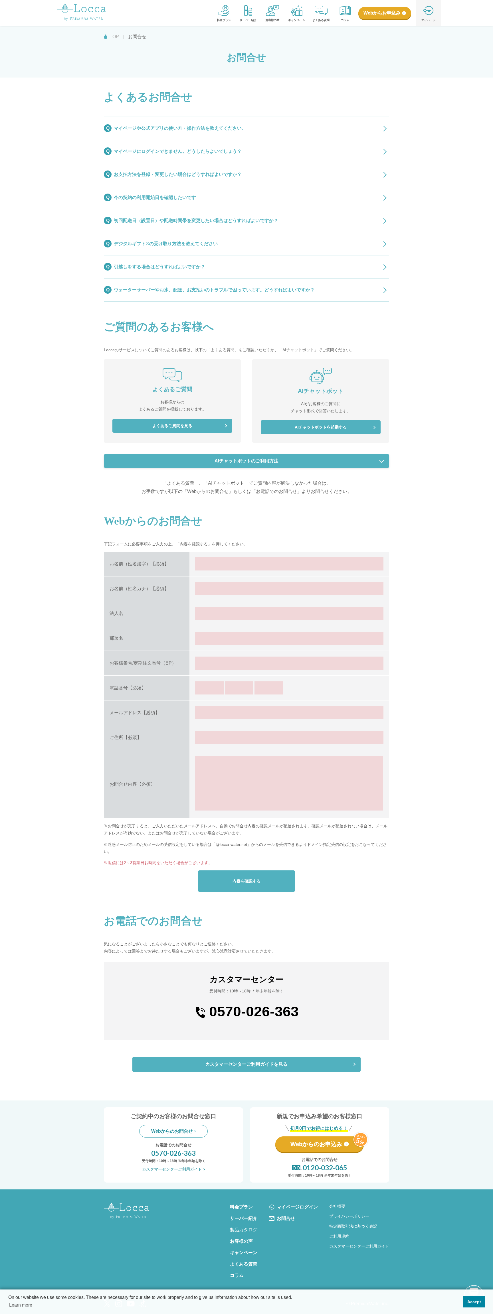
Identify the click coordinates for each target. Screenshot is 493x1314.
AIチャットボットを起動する (321, 427)
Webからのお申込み (316, 1144)
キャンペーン (296, 20)
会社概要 (337, 1206)
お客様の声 (272, 20)
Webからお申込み (382, 13)
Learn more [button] (20, 1305)
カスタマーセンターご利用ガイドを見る (246, 1064)
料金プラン (224, 20)
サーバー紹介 (248, 20)
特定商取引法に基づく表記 (353, 1226)
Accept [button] (474, 1301)
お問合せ (286, 1218)
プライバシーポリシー (349, 1216)
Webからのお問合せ (172, 1131)
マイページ (428, 20)
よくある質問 (321, 20)
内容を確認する (246, 881)
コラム (345, 20)
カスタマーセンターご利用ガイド (172, 1169)
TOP (114, 36)
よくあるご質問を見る (172, 425)
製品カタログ (243, 1229)
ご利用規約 (339, 1236)
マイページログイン (297, 1207)
